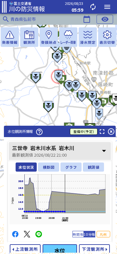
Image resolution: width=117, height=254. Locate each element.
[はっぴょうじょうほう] (10, 37)
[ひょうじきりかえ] (107, 37)
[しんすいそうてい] (88, 37)
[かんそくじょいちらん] (29, 37)
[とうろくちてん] (49, 37)
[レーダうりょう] (68, 37)
